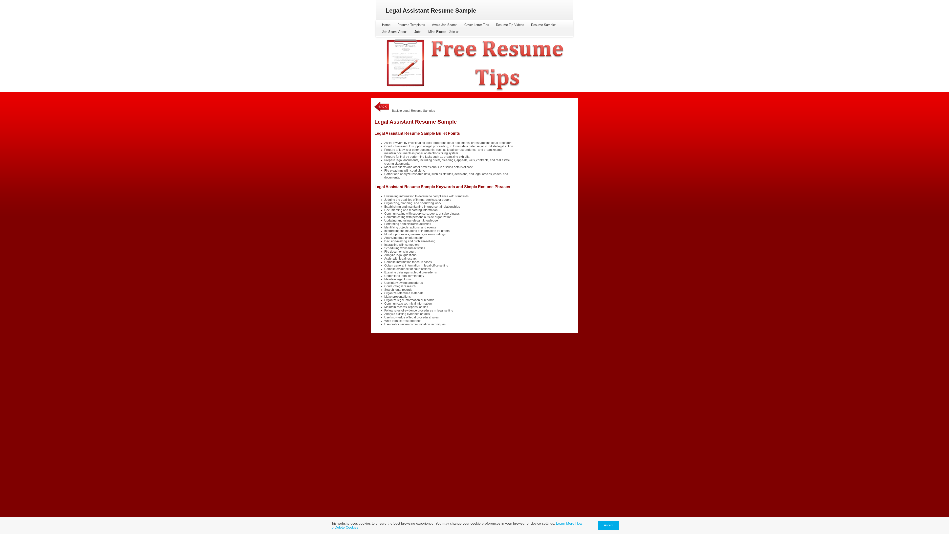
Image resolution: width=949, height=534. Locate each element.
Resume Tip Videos (510, 25)
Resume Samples (544, 25)
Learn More (565, 523)
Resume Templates (411, 25)
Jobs (417, 32)
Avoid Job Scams (444, 25)
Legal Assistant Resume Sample (431, 10)
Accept (608, 525)
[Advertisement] (545, 131)
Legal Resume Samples (419, 110)
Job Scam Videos (395, 32)
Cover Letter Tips (476, 25)
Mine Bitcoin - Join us (443, 32)
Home (386, 25)
